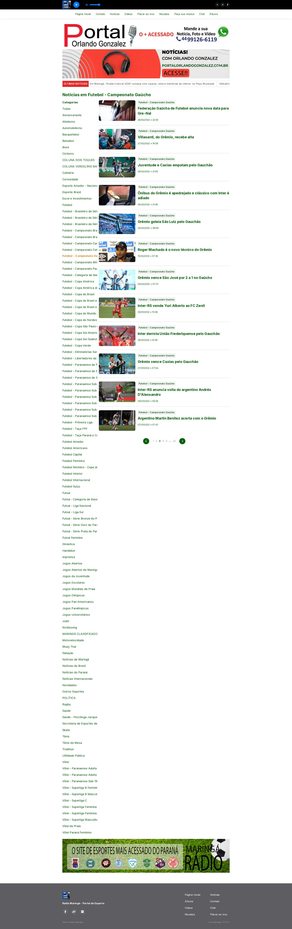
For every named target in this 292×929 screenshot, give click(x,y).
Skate (66, 730)
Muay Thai (69, 646)
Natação (67, 653)
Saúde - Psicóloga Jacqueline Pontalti (79, 717)
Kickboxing (69, 627)
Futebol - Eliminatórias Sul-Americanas (79, 351)
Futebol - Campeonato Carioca (79, 243)
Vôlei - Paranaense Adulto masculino (79, 774)
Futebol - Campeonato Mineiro (79, 262)
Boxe (65, 147)
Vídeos (128, 14)
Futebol (67, 204)
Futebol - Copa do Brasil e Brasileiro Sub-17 (79, 300)
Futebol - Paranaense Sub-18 (79, 403)
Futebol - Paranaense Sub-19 (79, 409)
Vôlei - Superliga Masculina (79, 819)
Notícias (115, 14)
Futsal (66, 493)
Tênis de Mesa (72, 742)
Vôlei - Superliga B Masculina (79, 794)
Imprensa (68, 557)
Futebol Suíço (71, 486)
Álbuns (213, 14)
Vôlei (65, 762)
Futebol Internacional (76, 480)
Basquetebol (70, 134)
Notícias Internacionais (77, 678)
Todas (66, 108)
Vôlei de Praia (71, 826)
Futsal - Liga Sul (72, 512)
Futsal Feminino (72, 537)
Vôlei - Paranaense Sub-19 (79, 781)
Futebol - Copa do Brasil (78, 294)
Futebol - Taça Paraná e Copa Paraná (79, 435)
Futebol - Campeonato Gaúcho (79, 255)
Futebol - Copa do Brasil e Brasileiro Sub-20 (79, 307)
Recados (164, 14)
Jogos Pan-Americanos (78, 601)
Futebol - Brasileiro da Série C (79, 217)
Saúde (66, 710)
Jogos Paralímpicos (75, 608)
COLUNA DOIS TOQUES (78, 160)
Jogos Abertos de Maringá (79, 569)
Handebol (68, 550)
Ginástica (68, 544)
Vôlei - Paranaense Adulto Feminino (79, 768)
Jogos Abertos (72, 563)
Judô (65, 621)
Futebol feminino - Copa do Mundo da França (79, 467)
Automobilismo (72, 128)
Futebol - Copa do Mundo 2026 (79, 313)
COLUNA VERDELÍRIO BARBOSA (79, 166)
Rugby (66, 704)
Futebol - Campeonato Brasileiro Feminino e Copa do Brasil (79, 237)
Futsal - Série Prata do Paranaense (79, 531)
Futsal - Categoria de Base (79, 499)
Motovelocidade (73, 640)
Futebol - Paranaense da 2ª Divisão (79, 371)
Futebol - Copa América (78, 281)
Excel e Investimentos (77, 198)
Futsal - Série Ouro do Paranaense (79, 525)
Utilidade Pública (73, 755)
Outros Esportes (73, 691)
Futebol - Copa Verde (76, 345)
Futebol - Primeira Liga (77, 422)
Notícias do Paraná (74, 672)
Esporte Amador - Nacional (79, 185)
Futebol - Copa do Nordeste (79, 320)
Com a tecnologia (214, 922)
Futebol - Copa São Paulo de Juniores (79, 326)
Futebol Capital (72, 454)
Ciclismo (68, 153)
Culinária (68, 172)
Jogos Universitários (76, 614)
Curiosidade (70, 179)
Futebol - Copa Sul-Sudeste (79, 339)
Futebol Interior (72, 473)
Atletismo (68, 121)
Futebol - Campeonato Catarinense (79, 249)
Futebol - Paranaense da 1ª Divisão (79, 364)
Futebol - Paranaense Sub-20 (79, 416)
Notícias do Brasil (74, 665)
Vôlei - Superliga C (74, 800)
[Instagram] (222, 5)
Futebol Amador (72, 441)
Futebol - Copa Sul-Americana (79, 332)
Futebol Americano (74, 448)
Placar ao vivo (145, 14)
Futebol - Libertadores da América (79, 358)
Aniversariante (72, 115)
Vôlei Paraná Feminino (77, 832)
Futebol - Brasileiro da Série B (79, 211)
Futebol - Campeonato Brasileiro (79, 230)
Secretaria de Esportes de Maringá (79, 723)
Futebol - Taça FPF (74, 428)
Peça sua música (184, 14)
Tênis (66, 736)
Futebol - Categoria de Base (79, 275)
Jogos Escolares (73, 582)
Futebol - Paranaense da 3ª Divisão (79, 377)
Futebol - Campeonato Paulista (79, 268)
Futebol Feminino (73, 460)
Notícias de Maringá (75, 659)
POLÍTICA (69, 698)
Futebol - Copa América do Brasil (79, 287)
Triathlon (68, 749)
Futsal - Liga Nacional (76, 505)
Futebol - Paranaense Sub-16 (79, 390)
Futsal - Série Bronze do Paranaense (79, 518)
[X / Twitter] (217, 5)
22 (174, 441)
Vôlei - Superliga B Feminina (79, 787)
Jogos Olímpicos (73, 595)
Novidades (69, 685)
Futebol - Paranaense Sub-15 (79, 384)
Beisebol (68, 140)
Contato (100, 14)
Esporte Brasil (71, 192)
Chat (202, 14)
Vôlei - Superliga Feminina (79, 806)
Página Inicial (83, 14)
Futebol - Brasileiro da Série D (79, 224)
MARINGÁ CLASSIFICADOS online (79, 633)
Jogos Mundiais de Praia (78, 589)
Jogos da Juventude (76, 576)
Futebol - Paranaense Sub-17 (79, 396)
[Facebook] (228, 5)
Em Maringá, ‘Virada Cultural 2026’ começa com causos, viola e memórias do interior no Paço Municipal (131, 83)
